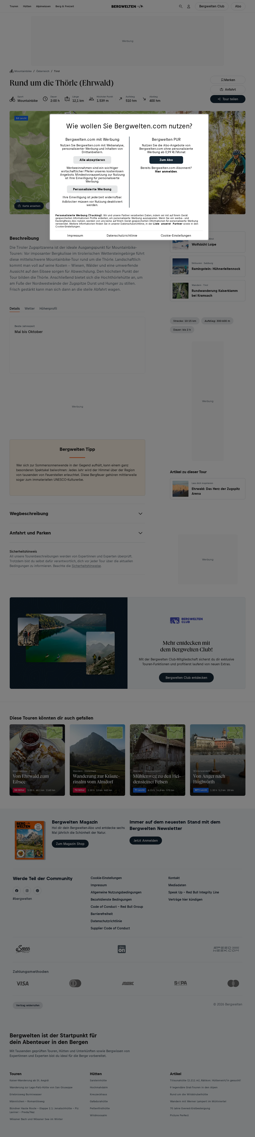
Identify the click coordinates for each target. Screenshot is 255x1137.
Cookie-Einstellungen (176, 235)
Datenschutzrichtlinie (122, 235)
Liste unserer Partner (167, 223)
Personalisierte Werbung (92, 189)
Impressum (75, 235)
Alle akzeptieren (92, 160)
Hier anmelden (166, 171)
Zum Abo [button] (166, 160)
